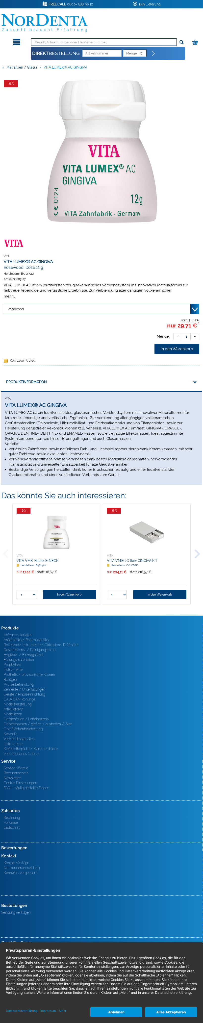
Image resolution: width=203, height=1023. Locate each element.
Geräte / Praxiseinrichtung (24, 694)
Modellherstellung (17, 704)
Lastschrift (12, 827)
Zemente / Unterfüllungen (24, 689)
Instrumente (13, 670)
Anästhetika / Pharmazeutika (26, 640)
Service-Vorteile (16, 768)
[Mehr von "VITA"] (14, 243)
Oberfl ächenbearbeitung (23, 729)
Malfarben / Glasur (21, 67)
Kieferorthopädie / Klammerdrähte (31, 749)
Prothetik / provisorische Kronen (29, 674)
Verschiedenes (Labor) (21, 754)
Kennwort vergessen (20, 873)
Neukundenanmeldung (22, 868)
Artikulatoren (13, 709)
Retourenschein (16, 773)
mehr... (9, 296)
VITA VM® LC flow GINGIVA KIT (132, 561)
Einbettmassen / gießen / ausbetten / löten (38, 724)
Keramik (10, 734)
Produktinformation (26, 382)
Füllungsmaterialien (19, 660)
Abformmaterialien (18, 635)
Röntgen (10, 679)
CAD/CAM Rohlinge (19, 699)
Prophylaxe (12, 665)
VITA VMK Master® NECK (37, 561)
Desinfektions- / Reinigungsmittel (30, 650)
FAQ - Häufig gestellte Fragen (26, 788)
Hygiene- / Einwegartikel (23, 655)
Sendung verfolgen (16, 912)
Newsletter (12, 778)
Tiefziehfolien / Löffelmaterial (26, 719)
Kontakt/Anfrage (16, 863)
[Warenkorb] (195, 41)
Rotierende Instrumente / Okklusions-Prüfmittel (41, 645)
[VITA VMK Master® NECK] (56, 532)
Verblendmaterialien (19, 739)
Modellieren (13, 714)
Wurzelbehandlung (18, 684)
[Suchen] (181, 42)
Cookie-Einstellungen (20, 783)
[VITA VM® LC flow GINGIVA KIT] (146, 532)
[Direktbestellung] (153, 53)
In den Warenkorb (177, 349)
